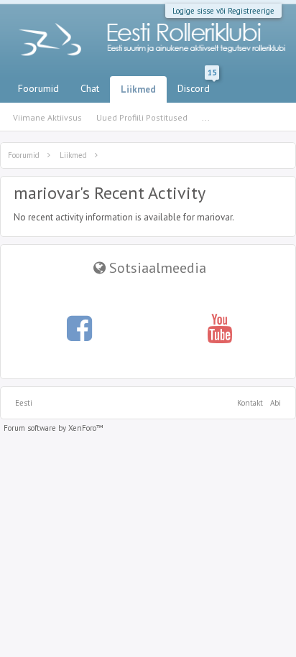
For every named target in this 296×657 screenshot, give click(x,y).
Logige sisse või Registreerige (223, 11)
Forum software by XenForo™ (53, 428)
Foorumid (38, 88)
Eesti (23, 403)
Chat (89, 88)
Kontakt (250, 403)
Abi (275, 403)
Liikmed (138, 89)
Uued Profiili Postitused (142, 117)
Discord (196, 85)
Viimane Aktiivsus (47, 117)
